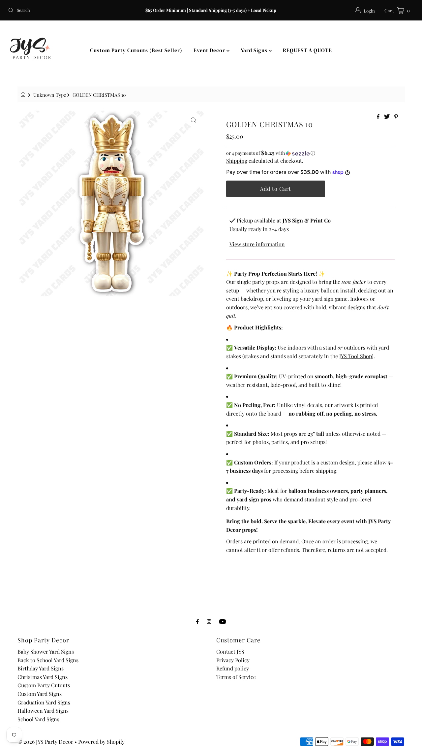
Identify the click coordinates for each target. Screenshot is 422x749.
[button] (310, 153)
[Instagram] (209, 621)
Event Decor (210, 50)
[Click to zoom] (193, 119)
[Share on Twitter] (387, 116)
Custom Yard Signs (39, 693)
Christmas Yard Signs (42, 676)
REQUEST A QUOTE (307, 50)
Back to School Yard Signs (47, 660)
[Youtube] (222, 621)
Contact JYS (230, 651)
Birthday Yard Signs (40, 668)
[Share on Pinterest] (396, 116)
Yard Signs (255, 50)
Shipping (236, 160)
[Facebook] (197, 621)
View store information (257, 244)
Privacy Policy (233, 660)
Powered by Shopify (101, 741)
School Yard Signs (38, 719)
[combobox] (72, 10)
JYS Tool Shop (355, 356)
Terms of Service (236, 676)
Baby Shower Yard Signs (45, 651)
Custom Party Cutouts (43, 685)
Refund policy (232, 668)
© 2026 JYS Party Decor (45, 741)
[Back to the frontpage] (24, 95)
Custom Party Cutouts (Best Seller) (136, 50)
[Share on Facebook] (379, 116)
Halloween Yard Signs (43, 710)
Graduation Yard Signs (43, 702)
